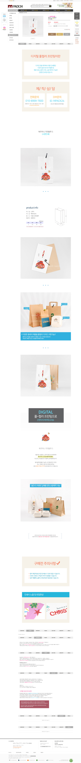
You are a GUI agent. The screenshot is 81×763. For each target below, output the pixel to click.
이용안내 (34, 752)
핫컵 (49, 4)
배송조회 (76, 18)
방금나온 (24, 10)
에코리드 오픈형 (38, 4)
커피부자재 (11, 22)
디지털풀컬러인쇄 (12, 13)
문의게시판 (11, 40)
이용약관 (27, 752)
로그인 (54, 0)
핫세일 (57, 10)
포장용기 (11, 20)
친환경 (46, 10)
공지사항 (11, 37)
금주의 (35, 10)
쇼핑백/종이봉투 (69, 12)
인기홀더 (42, 4)
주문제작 (11, 29)
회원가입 (58, 0)
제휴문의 (42, 752)
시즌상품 (11, 32)
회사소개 (10, 752)
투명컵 (10, 15)
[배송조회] (61, 744)
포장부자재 (11, 25)
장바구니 (76, 13)
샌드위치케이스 (46, 4)
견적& (68, 10)
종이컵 (10, 18)
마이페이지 (71, 0)
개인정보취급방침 (18, 752)
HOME (59, 12)
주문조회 (61, 0)
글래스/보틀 (11, 27)
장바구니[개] (66, 0)
